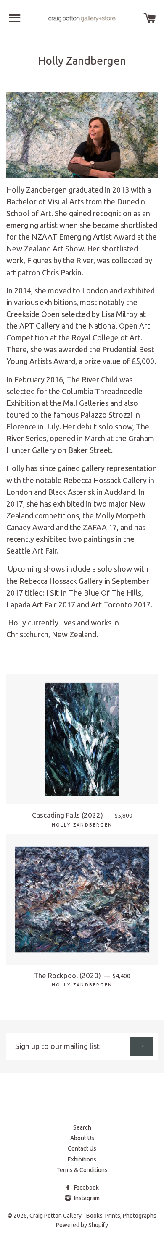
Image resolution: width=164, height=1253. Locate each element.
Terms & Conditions (82, 1170)
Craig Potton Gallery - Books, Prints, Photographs (92, 1215)
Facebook (86, 1187)
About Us (82, 1138)
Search (82, 1127)
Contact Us (82, 1148)
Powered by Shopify (82, 1225)
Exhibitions (82, 1159)
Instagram (86, 1198)
